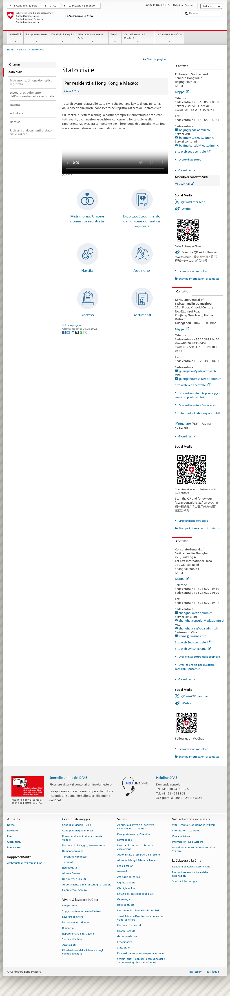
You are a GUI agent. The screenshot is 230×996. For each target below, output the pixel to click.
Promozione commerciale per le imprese (140, 953)
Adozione (141, 270)
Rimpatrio (68, 928)
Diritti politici (124, 840)
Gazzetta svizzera (127, 936)
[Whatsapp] (81, 332)
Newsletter (13, 830)
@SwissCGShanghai (194, 696)
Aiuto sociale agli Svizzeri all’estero (137, 860)
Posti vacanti (14, 847)
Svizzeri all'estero (72, 939)
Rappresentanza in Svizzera (78, 933)
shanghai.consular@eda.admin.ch (202, 620)
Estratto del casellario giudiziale (135, 893)
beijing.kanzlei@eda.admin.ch (199, 145)
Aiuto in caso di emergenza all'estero (138, 854)
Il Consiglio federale (25, 5)
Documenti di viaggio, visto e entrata (83, 845)
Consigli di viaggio (62, 34)
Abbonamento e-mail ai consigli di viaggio (86, 884)
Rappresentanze (36, 34)
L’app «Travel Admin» (74, 890)
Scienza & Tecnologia (184, 881)
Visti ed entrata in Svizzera (135, 36)
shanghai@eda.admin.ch (195, 613)
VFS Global (182, 184)
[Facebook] (64, 332)
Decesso (87, 315)
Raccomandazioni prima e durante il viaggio (83, 838)
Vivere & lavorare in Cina (90, 36)
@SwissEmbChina (193, 202)
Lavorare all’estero (72, 916)
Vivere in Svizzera (182, 836)
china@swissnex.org (192, 636)
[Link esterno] (187, 230)
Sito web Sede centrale (190, 151)
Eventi (10, 836)
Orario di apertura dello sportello (199, 656)
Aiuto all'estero (71, 873)
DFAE (53, 5)
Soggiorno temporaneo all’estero (81, 911)
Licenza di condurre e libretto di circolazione (135, 847)
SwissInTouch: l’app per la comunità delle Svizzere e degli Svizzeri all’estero (141, 961)
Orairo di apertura (189, 159)
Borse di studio (125, 905)
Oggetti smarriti (126, 882)
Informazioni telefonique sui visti (198, 413)
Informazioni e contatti (185, 830)
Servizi (115, 34)
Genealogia (123, 899)
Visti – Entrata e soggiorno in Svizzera (193, 825)
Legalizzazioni (125, 866)
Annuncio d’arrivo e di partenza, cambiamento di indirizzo (136, 827)
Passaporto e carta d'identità (133, 834)
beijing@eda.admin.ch (194, 130)
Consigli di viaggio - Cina (76, 825)
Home (10, 49)
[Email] (85, 332)
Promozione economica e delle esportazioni (190, 874)
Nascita (87, 270)
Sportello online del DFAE (68, 777)
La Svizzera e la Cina (169, 34)
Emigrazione (69, 905)
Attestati (122, 871)
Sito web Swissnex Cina (191, 648)
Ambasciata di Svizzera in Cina (24, 863)
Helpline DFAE (166, 777)
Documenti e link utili (74, 879)
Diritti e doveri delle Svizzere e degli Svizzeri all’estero (83, 952)
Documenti (142, 315)
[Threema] (77, 332)
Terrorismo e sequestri (74, 856)
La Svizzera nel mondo (82, 5)
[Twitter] (68, 332)
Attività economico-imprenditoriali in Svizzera (193, 849)
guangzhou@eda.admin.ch (197, 371)
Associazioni (69, 945)
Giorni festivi (187, 170)
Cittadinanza (124, 942)
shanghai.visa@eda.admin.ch (198, 628)
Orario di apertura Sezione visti (197, 405)
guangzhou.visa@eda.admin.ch (200, 378)
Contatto (180, 66)
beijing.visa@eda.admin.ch (197, 137)
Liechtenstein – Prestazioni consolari (138, 910)
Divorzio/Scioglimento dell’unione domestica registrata (141, 221)
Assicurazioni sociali (128, 877)
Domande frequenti (73, 851)
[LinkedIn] (73, 332)
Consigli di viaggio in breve (77, 830)
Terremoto (68, 862)
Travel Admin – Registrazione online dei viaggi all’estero (140, 918)
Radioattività (69, 868)
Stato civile (71, 90)
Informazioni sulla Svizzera (187, 841)
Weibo (186, 209)
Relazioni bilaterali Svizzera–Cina (191, 866)
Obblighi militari (126, 888)
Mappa (180, 92)
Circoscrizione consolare (193, 271)
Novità (11, 825)
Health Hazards (126, 931)
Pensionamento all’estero (76, 922)
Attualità (15, 34)
